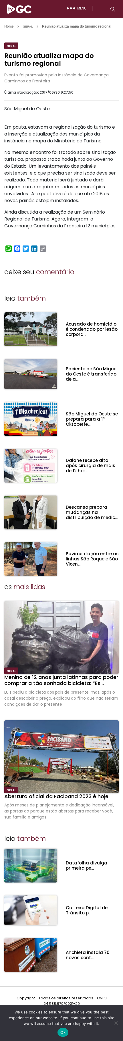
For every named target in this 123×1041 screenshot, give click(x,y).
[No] (116, 1023)
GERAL (28, 26)
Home (9, 26)
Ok (63, 1032)
